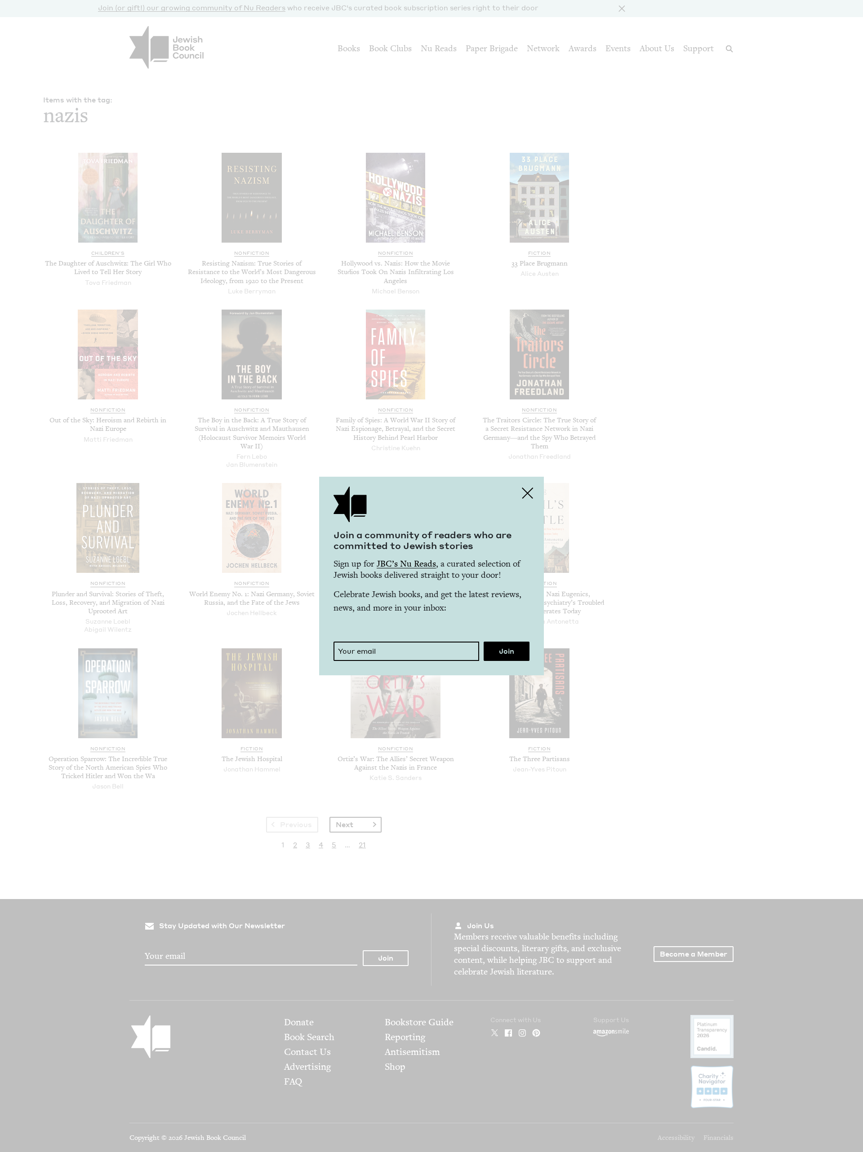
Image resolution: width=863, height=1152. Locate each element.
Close (527, 493)
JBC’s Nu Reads (406, 563)
